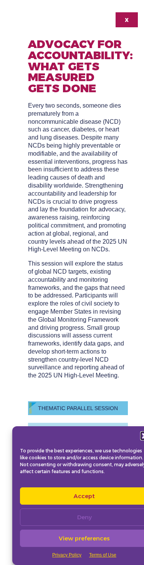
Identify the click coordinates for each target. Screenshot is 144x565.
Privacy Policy (66, 555)
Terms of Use (102, 555)
